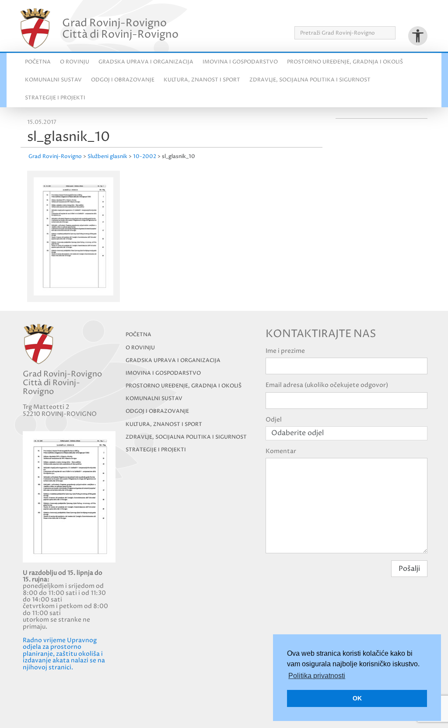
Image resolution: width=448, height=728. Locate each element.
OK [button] (357, 698)
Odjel (274, 419)
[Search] (398, 32)
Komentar (281, 451)
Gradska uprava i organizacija (145, 62)
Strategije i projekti (55, 98)
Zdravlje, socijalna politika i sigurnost (310, 80)
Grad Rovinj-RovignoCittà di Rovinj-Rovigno (120, 28)
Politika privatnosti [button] (316, 675)
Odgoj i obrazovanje (122, 80)
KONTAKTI (412, 17)
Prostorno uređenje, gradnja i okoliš (345, 62)
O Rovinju (74, 62)
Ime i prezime (285, 351)
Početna (38, 62)
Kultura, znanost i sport (202, 80)
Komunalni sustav (53, 80)
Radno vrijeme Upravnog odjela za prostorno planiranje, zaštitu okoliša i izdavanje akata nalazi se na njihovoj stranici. (64, 654)
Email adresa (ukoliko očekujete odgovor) (327, 385)
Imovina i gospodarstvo (240, 62)
